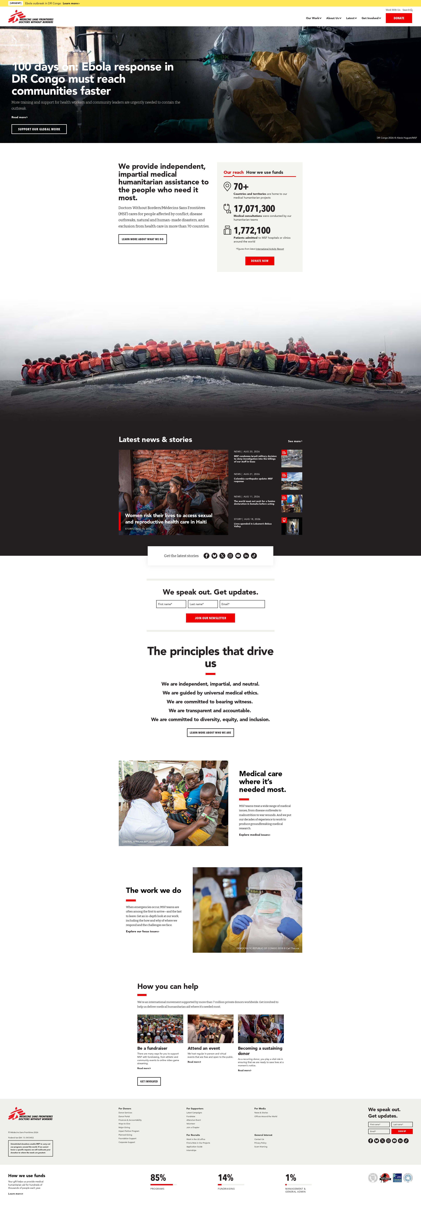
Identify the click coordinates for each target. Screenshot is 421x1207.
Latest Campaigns (194, 1112)
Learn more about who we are (210, 732)
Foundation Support (127, 1138)
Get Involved (370, 18)
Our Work (312, 18)
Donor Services (125, 1112)
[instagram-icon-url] (230, 556)
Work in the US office (195, 1139)
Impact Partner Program (129, 1131)
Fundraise (190, 1116)
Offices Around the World (265, 1116)
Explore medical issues (254, 834)
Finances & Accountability (130, 1120)
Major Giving (124, 1127)
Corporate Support (127, 1142)
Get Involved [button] (149, 1081)
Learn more (70, 3)
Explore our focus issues (142, 931)
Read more (19, 117)
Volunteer (190, 1123)
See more (294, 441)
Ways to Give (124, 1123)
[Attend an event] (211, 1039)
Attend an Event (193, 1120)
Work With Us (393, 9)
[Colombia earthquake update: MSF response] (268, 481)
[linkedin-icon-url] (246, 556)
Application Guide (194, 1146)
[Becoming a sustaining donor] (261, 1043)
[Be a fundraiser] (160, 1042)
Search (406, 9)
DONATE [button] (399, 18)
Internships (191, 1150)
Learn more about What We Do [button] (142, 239)
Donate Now (259, 261)
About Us (332, 18)
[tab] (234, 172)
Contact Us (259, 1139)
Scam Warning (260, 1146)
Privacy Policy (260, 1143)
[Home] (58, 16)
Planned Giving (125, 1135)
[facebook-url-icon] (207, 556)
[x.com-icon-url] (222, 556)
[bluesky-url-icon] (214, 556)
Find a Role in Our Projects (198, 1143)
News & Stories (261, 1112)
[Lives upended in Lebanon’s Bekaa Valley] (268, 526)
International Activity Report (270, 248)
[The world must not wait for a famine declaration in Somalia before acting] (268, 503)
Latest (350, 18)
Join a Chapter (192, 1127)
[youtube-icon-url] (238, 556)
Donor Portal (124, 1116)
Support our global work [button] (39, 129)
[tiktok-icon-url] (254, 556)
